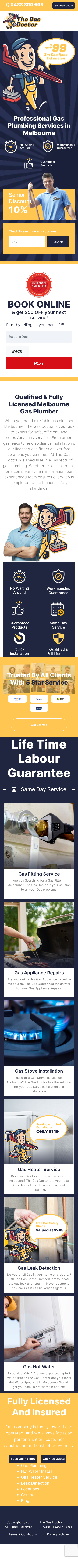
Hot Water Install (36, 1471)
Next (39, 363)
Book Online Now (22, 1459)
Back (17, 351)
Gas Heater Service (39, 1477)
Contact (28, 1494)
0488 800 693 (26, 4)
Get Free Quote (64, 5)
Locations (30, 1489)
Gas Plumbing (34, 1465)
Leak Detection (35, 1483)
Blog (25, 1500)
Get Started (39, 725)
